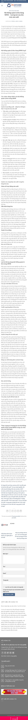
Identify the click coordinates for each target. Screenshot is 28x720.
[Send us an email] (10, 653)
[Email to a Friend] (15, 511)
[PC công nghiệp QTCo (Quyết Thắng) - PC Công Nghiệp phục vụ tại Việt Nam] (14, 5)
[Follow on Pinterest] (13, 653)
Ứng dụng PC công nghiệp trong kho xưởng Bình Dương (14, 680)
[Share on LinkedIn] (20, 511)
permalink (14, 517)
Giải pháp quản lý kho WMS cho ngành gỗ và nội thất (6, 535)
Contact (18, 715)
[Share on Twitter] (12, 511)
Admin (20, 21)
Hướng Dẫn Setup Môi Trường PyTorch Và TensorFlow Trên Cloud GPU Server (15, 670)
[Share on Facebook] (10, 511)
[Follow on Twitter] (8, 653)
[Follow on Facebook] (2, 653)
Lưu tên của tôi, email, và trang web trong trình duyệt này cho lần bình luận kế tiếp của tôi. (13, 589)
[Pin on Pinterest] (18, 511)
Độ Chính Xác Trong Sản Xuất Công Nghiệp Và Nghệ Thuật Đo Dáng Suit (14, 675)
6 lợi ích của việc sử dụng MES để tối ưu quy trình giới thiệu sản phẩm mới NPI (14, 496)
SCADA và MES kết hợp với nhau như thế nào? (13, 491)
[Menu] (2, 5)
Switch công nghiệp (12, 656)
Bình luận (5, 553)
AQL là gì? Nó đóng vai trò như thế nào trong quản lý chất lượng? (13, 504)
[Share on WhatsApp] (7, 511)
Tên (4, 566)
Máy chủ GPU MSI (10, 666)
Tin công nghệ (11, 715)
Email (4, 573)
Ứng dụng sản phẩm (14, 10)
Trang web (5, 580)
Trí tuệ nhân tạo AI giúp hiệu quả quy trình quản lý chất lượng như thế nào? (14, 492)
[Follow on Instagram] (5, 653)
